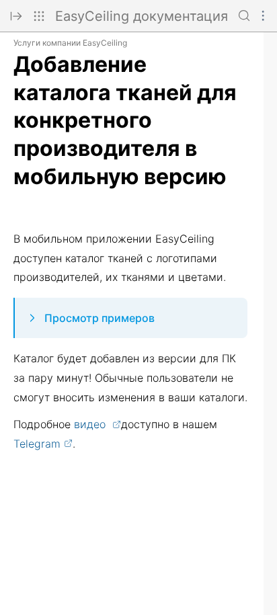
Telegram (37, 443)
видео (91, 424)
